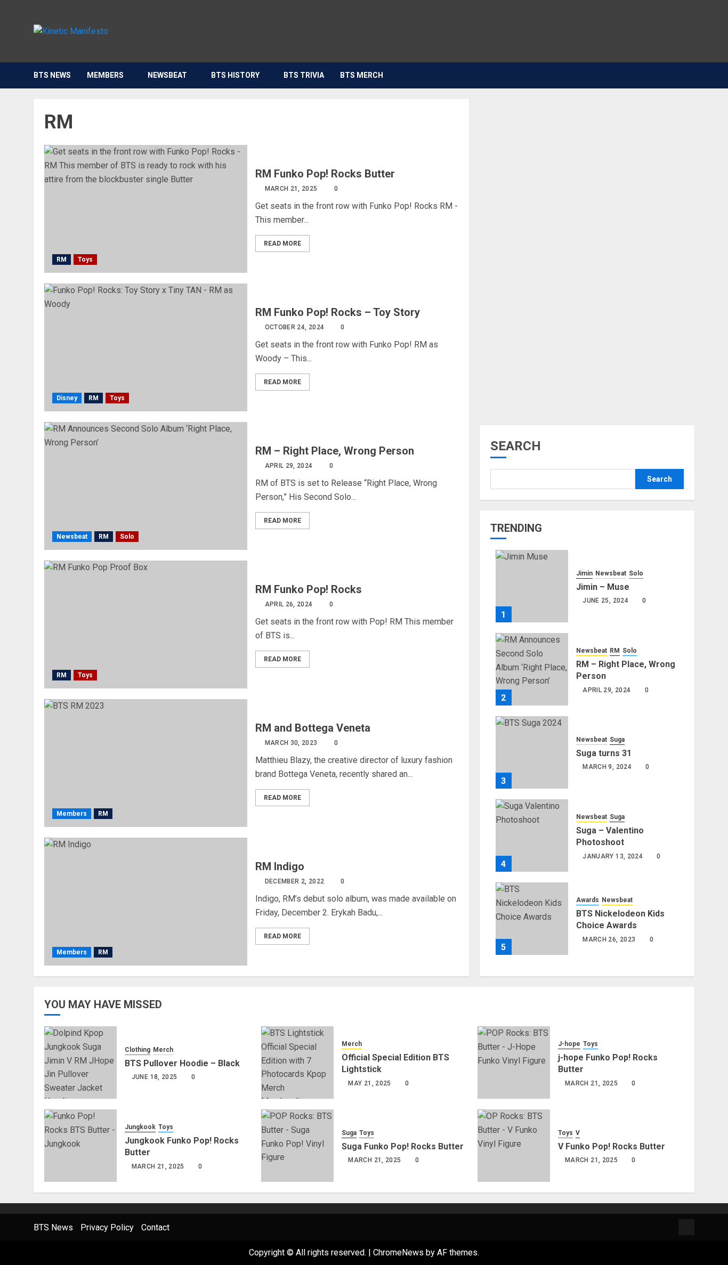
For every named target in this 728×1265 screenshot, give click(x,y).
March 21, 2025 (291, 188)
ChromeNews (398, 1252)
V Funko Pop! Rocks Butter (611, 1146)
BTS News (52, 75)
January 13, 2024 (613, 856)
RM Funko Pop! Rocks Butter (325, 173)
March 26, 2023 (609, 939)
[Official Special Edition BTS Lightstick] (297, 1062)
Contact (155, 1227)
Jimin (584, 573)
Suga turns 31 (604, 753)
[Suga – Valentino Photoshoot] (532, 835)
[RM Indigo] (145, 902)
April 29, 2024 (289, 465)
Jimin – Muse (602, 587)
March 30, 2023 (291, 743)
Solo (127, 536)
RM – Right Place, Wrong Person (334, 450)
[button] (687, 75)
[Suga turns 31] (532, 752)
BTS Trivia (304, 75)
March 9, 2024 (607, 767)
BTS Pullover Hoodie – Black (182, 1063)
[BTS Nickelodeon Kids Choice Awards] (532, 918)
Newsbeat (167, 75)
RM (61, 259)
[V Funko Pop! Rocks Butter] (514, 1145)
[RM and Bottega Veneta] (145, 763)
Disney (66, 398)
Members (105, 75)
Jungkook (140, 1127)
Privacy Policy (107, 1227)
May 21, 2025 (369, 1083)
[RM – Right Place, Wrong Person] (145, 486)
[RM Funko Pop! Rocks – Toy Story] (145, 347)
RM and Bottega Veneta (312, 727)
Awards (587, 900)
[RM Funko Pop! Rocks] (145, 624)
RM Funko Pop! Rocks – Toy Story (337, 312)
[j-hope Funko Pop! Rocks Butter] (514, 1062)
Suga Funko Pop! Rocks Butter (403, 1146)
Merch (163, 1049)
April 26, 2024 (289, 604)
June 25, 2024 (605, 600)
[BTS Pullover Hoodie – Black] (80, 1062)
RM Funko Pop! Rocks (308, 589)
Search (515, 446)
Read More (282, 243)
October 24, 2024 (295, 327)
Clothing (137, 1049)
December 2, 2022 (295, 881)
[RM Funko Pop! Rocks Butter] (145, 209)
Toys (85, 259)
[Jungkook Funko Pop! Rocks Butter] (80, 1145)
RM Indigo (279, 866)
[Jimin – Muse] (532, 586)
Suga (617, 739)
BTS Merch (361, 75)
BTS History (235, 75)
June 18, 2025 (154, 1077)
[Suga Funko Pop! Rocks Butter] (297, 1145)
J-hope (569, 1044)
